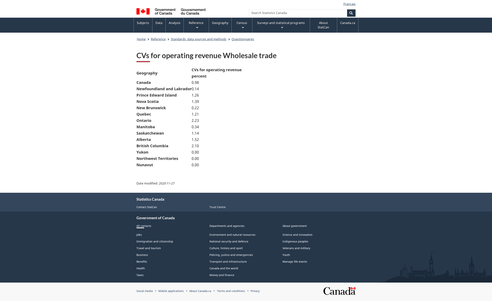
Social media (144, 291)
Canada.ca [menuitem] (347, 23)
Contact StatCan (146, 207)
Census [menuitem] (242, 23)
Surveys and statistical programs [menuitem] (281, 23)
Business (142, 255)
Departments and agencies (226, 226)
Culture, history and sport (226, 248)
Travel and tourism (148, 248)
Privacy (255, 291)
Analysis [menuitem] (174, 23)
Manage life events (295, 261)
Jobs (139, 235)
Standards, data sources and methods (198, 39)
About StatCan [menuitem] (323, 25)
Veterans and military (296, 248)
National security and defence (228, 241)
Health (140, 268)
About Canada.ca (200, 291)
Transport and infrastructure (228, 261)
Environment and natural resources (232, 235)
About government (295, 226)
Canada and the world (223, 268)
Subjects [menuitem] (143, 23)
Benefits (141, 261)
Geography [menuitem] (220, 23)
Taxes (140, 275)
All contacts (143, 226)
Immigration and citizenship (154, 241)
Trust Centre (217, 207)
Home (141, 39)
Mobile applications (171, 291)
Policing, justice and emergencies (231, 255)
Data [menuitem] (158, 23)
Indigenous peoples (295, 241)
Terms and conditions (231, 291)
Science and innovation (297, 235)
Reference (158, 39)
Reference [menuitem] (196, 23)
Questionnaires (243, 39)
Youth (286, 255)
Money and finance (221, 275)
